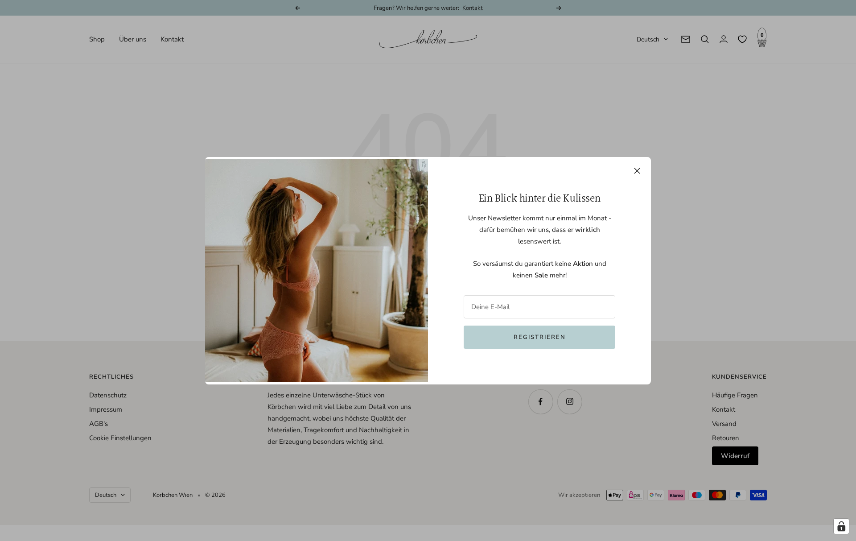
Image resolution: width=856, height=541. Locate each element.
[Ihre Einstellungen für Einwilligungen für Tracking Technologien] (841, 526)
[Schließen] (637, 171)
